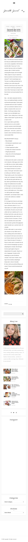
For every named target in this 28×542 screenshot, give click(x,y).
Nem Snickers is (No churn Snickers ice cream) (16, 386)
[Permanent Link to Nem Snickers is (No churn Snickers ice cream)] (7, 389)
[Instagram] (16, 412)
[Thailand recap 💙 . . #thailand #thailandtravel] (13, 451)
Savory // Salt (17, 27)
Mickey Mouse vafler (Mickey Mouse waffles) (15, 370)
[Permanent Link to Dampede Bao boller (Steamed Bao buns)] (7, 381)
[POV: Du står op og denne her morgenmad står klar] (13, 474)
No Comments (13, 37)
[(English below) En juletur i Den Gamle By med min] (13, 440)
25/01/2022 (13, 33)
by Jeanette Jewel (13, 35)
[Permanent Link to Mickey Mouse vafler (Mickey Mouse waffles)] (7, 373)
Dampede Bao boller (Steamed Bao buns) (14, 30)
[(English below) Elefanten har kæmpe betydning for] (13, 462)
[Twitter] (13, 412)
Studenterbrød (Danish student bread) (15, 402)
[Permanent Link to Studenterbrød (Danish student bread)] (7, 405)
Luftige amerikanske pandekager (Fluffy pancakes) (16, 394)
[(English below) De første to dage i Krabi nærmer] (13, 485)
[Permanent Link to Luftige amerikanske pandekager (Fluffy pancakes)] (7, 396)
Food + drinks (10, 26)
